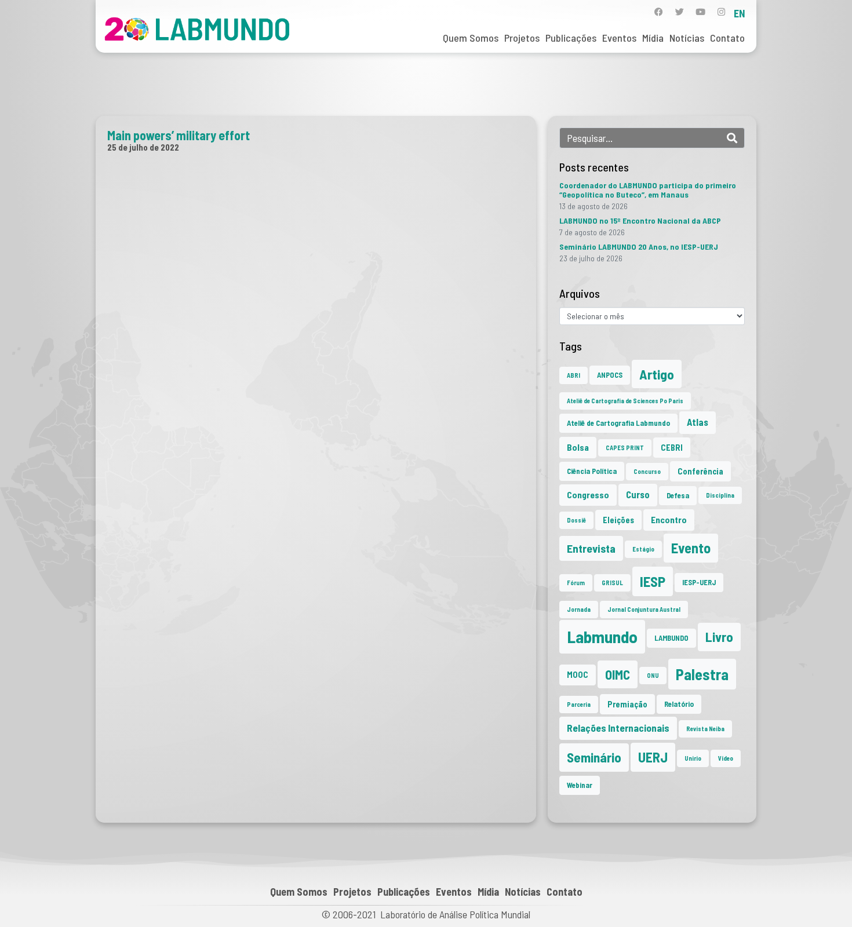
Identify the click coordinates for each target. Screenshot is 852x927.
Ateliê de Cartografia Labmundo (618, 423)
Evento (691, 547)
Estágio (643, 549)
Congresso (588, 495)
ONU (653, 675)
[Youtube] (700, 12)
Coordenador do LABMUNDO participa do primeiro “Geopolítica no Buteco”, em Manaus (647, 189)
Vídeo (725, 758)
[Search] (732, 138)
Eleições (618, 520)
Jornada (579, 609)
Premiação (627, 704)
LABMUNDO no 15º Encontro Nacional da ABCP (640, 220)
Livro (719, 637)
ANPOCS (609, 374)
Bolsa (578, 447)
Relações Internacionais (618, 727)
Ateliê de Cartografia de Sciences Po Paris (625, 400)
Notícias (686, 37)
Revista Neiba (705, 728)
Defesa (678, 495)
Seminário (594, 757)
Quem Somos (470, 37)
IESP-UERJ (699, 582)
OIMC (617, 674)
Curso (638, 494)
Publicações (570, 37)
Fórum (576, 582)
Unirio (692, 758)
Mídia (653, 37)
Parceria (579, 704)
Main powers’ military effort (178, 135)
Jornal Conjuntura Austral (643, 609)
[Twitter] (679, 12)
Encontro (669, 519)
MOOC (577, 675)
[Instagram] (721, 12)
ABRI (573, 375)
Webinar (579, 785)
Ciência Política (592, 471)
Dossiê (576, 520)
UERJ (653, 757)
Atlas (697, 422)
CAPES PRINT (625, 447)
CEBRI (672, 447)
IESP (652, 581)
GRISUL (612, 582)
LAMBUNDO (671, 638)
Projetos (522, 37)
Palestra (702, 674)
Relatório (679, 704)
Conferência (700, 471)
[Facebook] (659, 12)
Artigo (656, 374)
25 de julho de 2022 (143, 147)
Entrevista (591, 548)
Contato (727, 37)
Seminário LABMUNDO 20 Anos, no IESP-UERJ (638, 246)
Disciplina (720, 495)
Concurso (647, 471)
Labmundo (602, 636)
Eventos (619, 37)
